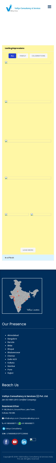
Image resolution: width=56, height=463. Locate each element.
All (12, 56)
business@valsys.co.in (29, 418)
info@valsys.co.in (11, 418)
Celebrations (38, 56)
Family (23, 56)
